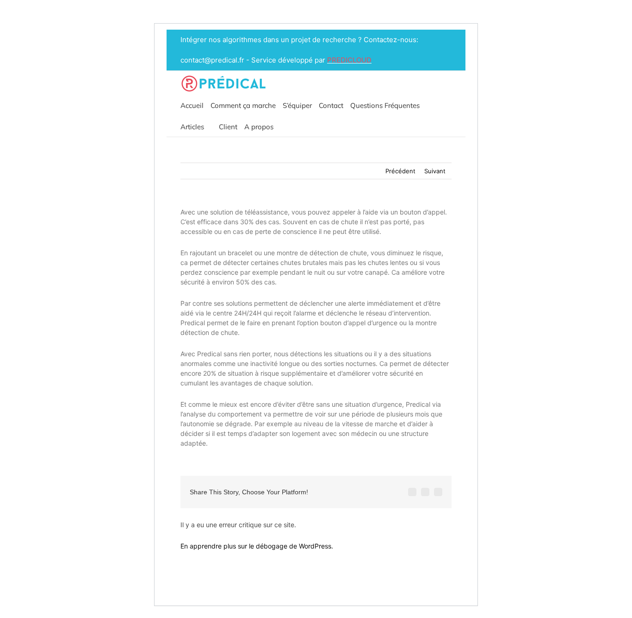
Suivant (435, 171)
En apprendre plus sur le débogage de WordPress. (256, 546)
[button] (283, 126)
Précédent (400, 171)
